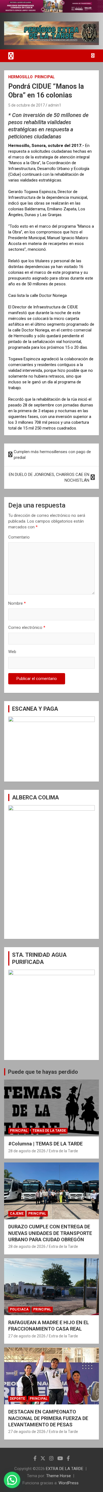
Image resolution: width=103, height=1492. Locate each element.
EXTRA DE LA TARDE (64, 1468)
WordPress (69, 1482)
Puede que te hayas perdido (43, 1072)
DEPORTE (17, 1399)
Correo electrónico (26, 627)
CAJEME (17, 1213)
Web (12, 651)
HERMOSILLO (20, 77)
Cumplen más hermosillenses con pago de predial (52, 454)
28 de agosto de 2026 (27, 1151)
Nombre (17, 603)
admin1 (54, 105)
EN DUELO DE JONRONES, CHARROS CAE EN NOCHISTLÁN (49, 477)
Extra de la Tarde (63, 1151)
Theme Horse (58, 1475)
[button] (12, 1480)
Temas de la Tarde (49, 1131)
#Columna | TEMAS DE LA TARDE (45, 1144)
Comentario (19, 537)
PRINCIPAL (45, 77)
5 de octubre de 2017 (26, 105)
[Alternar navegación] (11, 55)
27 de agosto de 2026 (27, 1336)
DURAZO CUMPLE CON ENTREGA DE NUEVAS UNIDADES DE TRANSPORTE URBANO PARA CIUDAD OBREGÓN (50, 1233)
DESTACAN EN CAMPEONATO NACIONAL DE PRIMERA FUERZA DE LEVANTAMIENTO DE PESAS (48, 1418)
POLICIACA (19, 1309)
